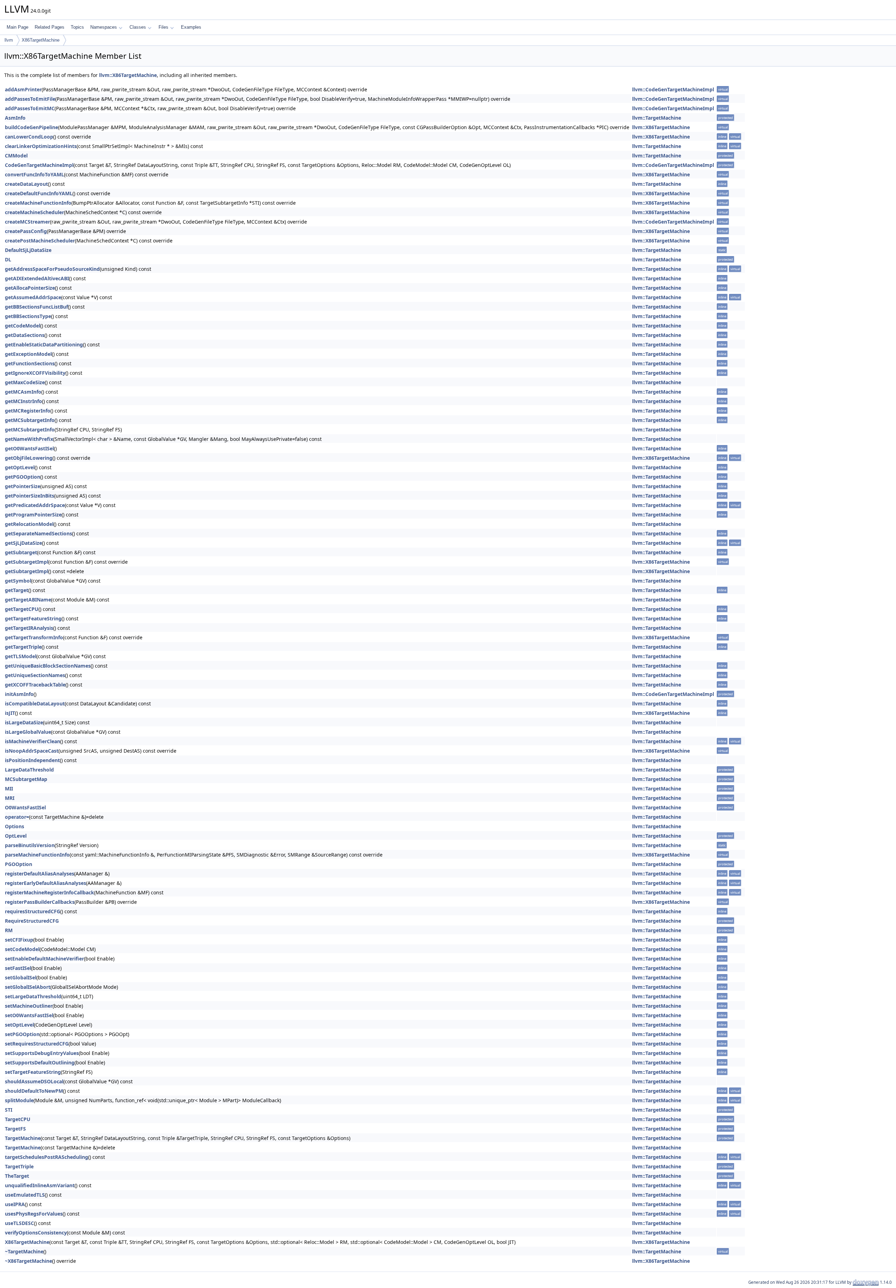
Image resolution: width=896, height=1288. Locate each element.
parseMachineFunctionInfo (37, 854)
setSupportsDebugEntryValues (42, 1053)
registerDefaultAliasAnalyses (39, 873)
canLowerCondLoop (29, 136)
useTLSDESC (19, 1223)
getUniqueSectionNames (35, 675)
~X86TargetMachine (28, 1261)
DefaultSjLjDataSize (28, 250)
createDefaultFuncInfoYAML (38, 193)
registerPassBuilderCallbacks (40, 902)
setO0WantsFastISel (29, 1015)
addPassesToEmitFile (30, 99)
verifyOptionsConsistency (36, 1232)
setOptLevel (19, 1024)
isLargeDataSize (24, 722)
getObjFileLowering (28, 458)
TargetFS (15, 1128)
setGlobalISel (20, 977)
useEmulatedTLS (25, 1194)
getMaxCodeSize (25, 382)
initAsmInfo (19, 694)
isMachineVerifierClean (32, 741)
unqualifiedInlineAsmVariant (40, 1185)
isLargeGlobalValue (28, 732)
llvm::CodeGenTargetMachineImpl (673, 89)
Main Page (17, 27)
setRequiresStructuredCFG (37, 1043)
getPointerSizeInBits (29, 495)
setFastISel (18, 968)
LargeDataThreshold (29, 769)
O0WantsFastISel (25, 807)
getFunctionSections (30, 363)
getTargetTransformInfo (34, 637)
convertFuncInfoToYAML (34, 174)
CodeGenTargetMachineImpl (39, 165)
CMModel (16, 155)
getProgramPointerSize (33, 514)
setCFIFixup (19, 939)
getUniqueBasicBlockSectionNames (48, 665)
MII (9, 788)
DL (8, 259)
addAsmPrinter (23, 89)
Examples (191, 27)
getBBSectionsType (28, 316)
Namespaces (103, 27)
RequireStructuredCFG (32, 920)
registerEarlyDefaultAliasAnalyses (45, 883)
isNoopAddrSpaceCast (31, 750)
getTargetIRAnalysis (29, 628)
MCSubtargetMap (26, 779)
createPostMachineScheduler (40, 240)
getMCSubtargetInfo (30, 420)
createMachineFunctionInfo (38, 202)
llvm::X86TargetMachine (128, 75)
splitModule (19, 1100)
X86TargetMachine (40, 40)
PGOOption (18, 864)
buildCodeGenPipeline (31, 127)
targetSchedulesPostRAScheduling (46, 1157)
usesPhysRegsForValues (34, 1213)
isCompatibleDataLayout (35, 703)
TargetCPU (17, 1119)
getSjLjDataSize (23, 543)
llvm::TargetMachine (656, 117)
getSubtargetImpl (26, 561)
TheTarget (17, 1176)
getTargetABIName (28, 599)
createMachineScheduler (34, 212)
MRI (9, 798)
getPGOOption (22, 476)
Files (163, 27)
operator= (17, 817)
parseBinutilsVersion (30, 845)
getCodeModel (22, 325)
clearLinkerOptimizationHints (41, 146)
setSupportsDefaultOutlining (40, 1062)
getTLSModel (20, 656)
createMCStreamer (27, 221)
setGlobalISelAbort (27, 987)
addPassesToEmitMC (30, 108)
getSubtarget (21, 552)
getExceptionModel (28, 354)
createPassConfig (26, 231)
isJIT (10, 713)
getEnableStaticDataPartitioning (44, 344)
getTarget (16, 590)
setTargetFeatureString (33, 1072)
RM (9, 930)
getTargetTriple (23, 646)
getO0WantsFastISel (29, 448)
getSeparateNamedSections (38, 533)
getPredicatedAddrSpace (35, 505)
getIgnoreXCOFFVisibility (35, 372)
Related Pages (49, 27)
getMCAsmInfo (23, 391)
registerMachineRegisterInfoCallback (49, 892)
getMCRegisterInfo (27, 410)
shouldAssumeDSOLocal (34, 1081)
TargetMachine (23, 1138)
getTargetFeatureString (33, 618)
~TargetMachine (24, 1251)
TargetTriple (19, 1166)
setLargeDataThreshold (33, 996)
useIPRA (15, 1204)
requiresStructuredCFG (32, 911)
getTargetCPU (21, 609)
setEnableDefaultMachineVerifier (44, 958)
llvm (9, 40)
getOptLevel (20, 467)
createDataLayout (26, 184)
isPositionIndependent (32, 760)
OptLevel (16, 835)
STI (8, 1109)
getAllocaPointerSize (30, 287)
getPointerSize (22, 486)
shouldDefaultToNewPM (34, 1091)
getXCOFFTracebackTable (35, 684)
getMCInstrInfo (23, 401)
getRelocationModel (29, 524)
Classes (138, 27)
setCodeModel (22, 949)
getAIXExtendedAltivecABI (37, 278)
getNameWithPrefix (29, 439)
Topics (77, 27)
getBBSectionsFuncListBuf (36, 306)
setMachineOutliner (28, 1005)
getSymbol (18, 580)
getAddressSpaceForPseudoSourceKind (52, 269)
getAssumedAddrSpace (33, 297)
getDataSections (24, 335)
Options (14, 826)
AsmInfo (15, 117)
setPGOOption (22, 1034)
